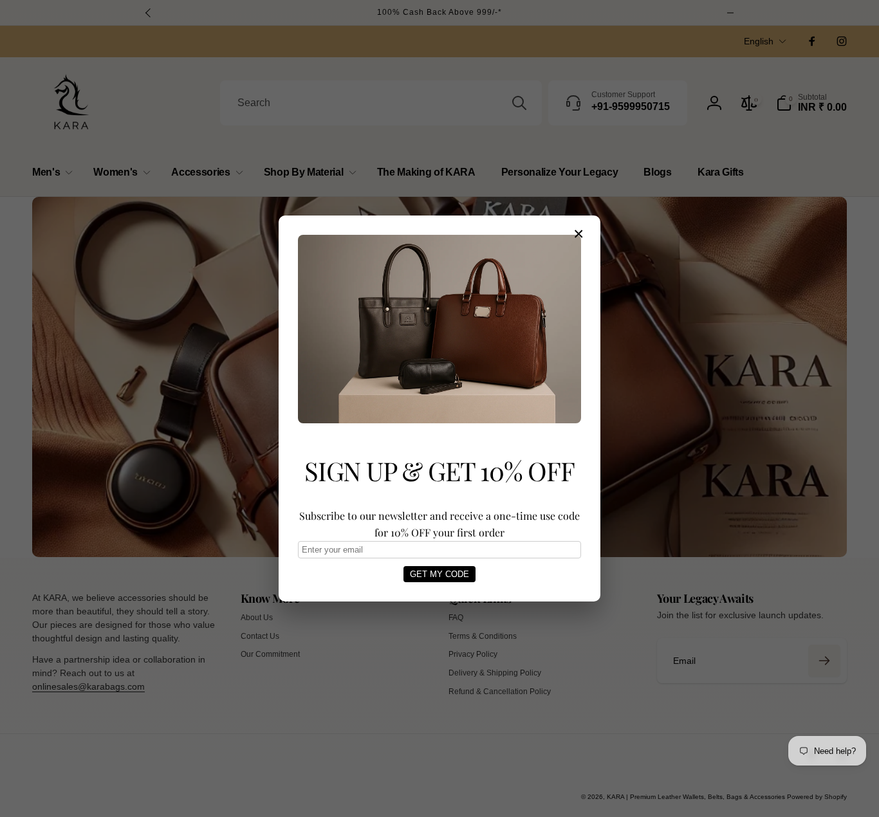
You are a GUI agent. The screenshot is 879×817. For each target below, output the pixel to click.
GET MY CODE (439, 574)
